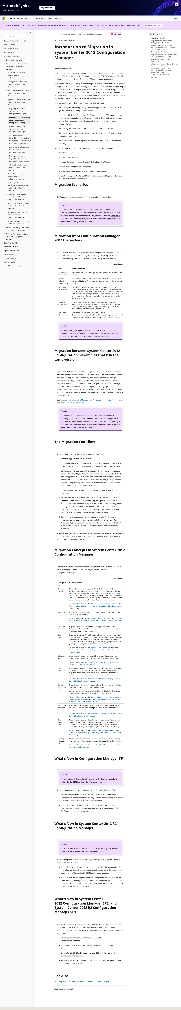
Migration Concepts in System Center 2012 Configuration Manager (164, 56)
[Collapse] (31, 32)
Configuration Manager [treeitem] (14, 60)
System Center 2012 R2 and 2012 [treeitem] (15, 41)
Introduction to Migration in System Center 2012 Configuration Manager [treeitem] (19, 120)
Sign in (176, 18)
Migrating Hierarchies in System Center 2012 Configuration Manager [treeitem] (18, 111)
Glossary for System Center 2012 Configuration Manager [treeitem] (19, 222)
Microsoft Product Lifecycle (65, 25)
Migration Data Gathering (99, 648)
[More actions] (125, 34)
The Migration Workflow (159, 52)
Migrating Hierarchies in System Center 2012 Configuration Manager (81, 34)
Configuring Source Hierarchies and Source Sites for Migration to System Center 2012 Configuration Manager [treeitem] (20, 139)
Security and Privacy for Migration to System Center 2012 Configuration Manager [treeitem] (19, 158)
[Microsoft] (4, 18)
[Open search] (171, 18)
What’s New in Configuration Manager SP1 (161, 60)
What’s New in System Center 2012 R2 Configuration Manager (164, 65)
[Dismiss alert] (176, 4)
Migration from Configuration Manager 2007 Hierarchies (161, 42)
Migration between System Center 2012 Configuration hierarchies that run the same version (163, 47)
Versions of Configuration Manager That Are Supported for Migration (88, 400)
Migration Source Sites (98, 618)
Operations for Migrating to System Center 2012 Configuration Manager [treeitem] (19, 149)
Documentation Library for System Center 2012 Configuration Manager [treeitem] (17, 75)
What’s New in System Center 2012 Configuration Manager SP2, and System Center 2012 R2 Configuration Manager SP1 (163, 71)
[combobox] (17, 36)
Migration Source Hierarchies (100, 604)
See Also (154, 77)
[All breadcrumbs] (56, 34)
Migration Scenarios (158, 38)
